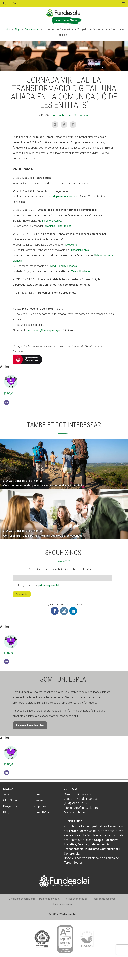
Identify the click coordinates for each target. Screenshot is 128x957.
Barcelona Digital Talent (57, 226)
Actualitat (59, 115)
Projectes (40, 806)
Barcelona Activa (51, 220)
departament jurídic (64, 196)
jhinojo (8, 393)
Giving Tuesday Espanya (63, 266)
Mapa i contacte (74, 812)
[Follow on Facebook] (55, 611)
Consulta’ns (41, 812)
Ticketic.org (70, 244)
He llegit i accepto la (38, 585)
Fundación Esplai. (80, 250)
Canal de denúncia (62, 904)
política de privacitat (48, 585)
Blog (17, 29)
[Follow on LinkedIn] (73, 611)
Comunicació (32, 29)
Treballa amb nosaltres (103, 898)
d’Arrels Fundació (80, 271)
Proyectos (10, 806)
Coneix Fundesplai (30, 725)
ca (15, 3)
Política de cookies (75, 898)
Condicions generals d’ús (22, 898)
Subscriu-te (21, 594)
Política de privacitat (49, 898)
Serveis (39, 800)
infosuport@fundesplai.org (43, 330)
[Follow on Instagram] (64, 611)
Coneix (38, 794)
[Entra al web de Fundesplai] (64, 885)
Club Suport (11, 800)
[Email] (6, 402)
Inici (8, 29)
